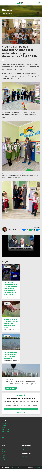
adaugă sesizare (21, 409)
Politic (3, 453)
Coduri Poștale (25, 458)
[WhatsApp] (30, 230)
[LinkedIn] (37, 230)
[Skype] (39, 230)
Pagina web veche (25, 462)
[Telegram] (32, 230)
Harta (23, 460)
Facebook (24, 447)
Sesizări (3, 427)
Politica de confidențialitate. (14, 467)
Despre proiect (5, 423)
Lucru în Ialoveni (5, 429)
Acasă (3, 13)
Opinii (3, 457)
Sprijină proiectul (6, 437)
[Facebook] (23, 230)
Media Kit (4, 435)
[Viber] (27, 230)
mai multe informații (10, 388)
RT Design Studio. (36, 467)
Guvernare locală (5, 449)
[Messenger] (25, 230)
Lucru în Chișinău (5, 431)
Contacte (4, 425)
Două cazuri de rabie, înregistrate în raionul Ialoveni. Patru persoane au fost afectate (11, 323)
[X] (34, 230)
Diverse (10, 13)
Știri (7, 13)
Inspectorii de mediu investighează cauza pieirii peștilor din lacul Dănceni (10, 355)
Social (8, 266)
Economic (4, 455)
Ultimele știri (4, 447)
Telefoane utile (25, 456)
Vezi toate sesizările (21, 412)
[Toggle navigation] (2, 2)
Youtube (23, 449)
